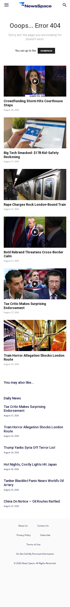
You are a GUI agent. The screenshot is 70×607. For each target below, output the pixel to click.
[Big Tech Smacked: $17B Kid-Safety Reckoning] (35, 132)
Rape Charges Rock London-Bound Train (35, 204)
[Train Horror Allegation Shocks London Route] (35, 335)
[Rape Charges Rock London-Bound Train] (35, 184)
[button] (6, 5)
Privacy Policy (24, 535)
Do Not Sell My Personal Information (35, 553)
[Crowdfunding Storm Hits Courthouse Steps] (35, 81)
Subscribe (45, 535)
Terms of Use (34, 544)
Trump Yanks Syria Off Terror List (29, 447)
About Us (23, 525)
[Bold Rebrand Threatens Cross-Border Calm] (35, 232)
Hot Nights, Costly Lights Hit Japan (30, 464)
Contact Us (43, 525)
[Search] (65, 5)
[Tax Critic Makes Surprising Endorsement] (35, 283)
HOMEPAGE (46, 50)
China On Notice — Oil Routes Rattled (32, 501)
